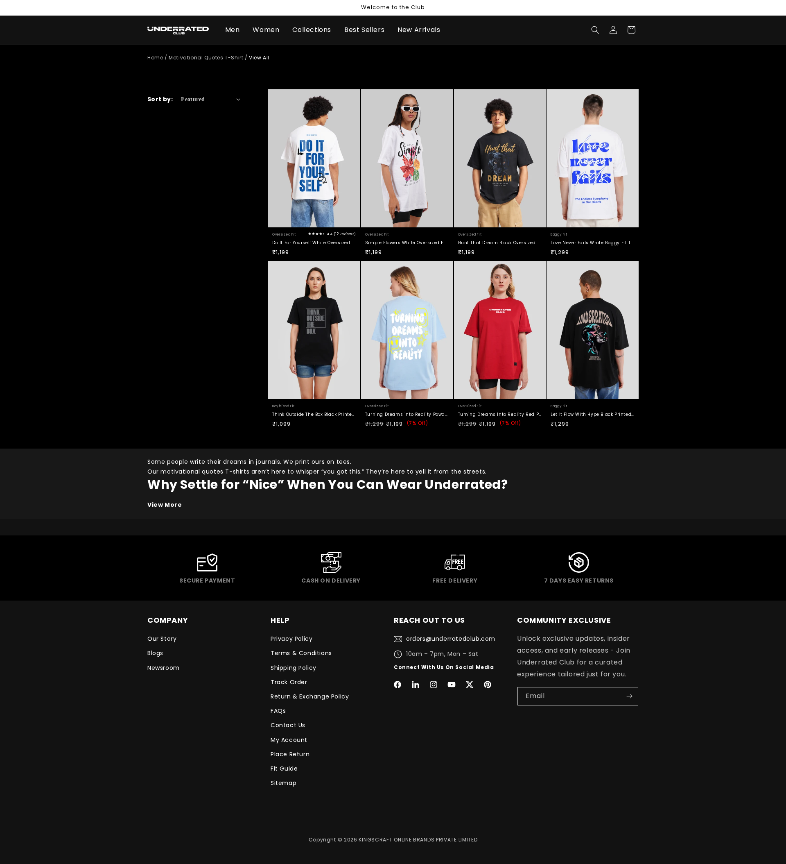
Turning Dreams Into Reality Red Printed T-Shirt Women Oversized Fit (500, 414)
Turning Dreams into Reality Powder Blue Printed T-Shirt (407, 414)
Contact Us (288, 725)
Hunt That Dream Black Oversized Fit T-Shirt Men (500, 242)
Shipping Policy (293, 668)
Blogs (155, 653)
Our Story (161, 639)
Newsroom (163, 668)
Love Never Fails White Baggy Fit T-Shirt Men (593, 242)
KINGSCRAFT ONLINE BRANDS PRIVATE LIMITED (418, 839)
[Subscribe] (629, 696)
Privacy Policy (291, 639)
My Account (289, 740)
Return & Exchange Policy (310, 696)
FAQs (278, 711)
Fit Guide (284, 768)
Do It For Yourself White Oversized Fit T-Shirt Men (314, 242)
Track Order (289, 682)
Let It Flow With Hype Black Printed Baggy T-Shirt (593, 414)
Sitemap (283, 783)
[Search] (595, 30)
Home (155, 57)
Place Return (290, 754)
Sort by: (160, 99)
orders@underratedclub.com (450, 639)
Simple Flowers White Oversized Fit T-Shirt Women (407, 242)
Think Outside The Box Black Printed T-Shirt (314, 414)
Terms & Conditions (301, 653)
